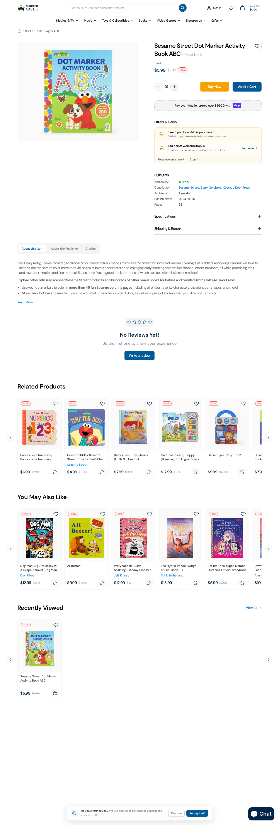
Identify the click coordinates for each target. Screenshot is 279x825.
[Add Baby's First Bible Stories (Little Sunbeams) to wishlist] (149, 403)
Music (88, 20)
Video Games (166, 20)
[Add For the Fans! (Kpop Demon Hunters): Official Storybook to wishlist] (243, 514)
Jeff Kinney (121, 575)
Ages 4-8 (52, 31)
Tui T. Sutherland (172, 575)
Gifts (215, 20)
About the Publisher (64, 249)
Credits (90, 249)
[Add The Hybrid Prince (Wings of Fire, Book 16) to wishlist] (196, 514)
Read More (25, 302)
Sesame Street (189, 187)
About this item (32, 249)
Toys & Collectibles (115, 20)
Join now (248, 148)
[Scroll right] (268, 438)
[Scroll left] (10, 438)
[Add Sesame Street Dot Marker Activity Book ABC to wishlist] (257, 46)
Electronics (194, 20)
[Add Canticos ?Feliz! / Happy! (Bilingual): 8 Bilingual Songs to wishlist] (196, 403)
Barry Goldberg (211, 187)
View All (251, 608)
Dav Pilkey (27, 575)
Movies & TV (65, 20)
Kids (39, 31)
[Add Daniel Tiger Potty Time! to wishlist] (243, 403)
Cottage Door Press (236, 187)
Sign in (194, 159)
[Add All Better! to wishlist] (102, 514)
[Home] (19, 31)
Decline (176, 813)
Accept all (197, 813)
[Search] (183, 8)
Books (143, 20)
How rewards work (171, 159)
